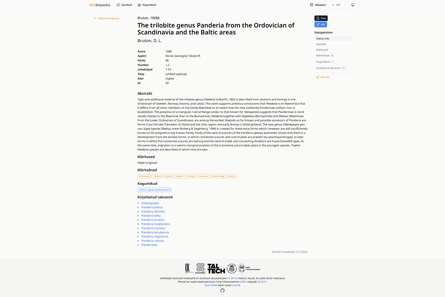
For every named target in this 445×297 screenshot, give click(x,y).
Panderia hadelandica (155, 224)
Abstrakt (144, 93)
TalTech (262, 281)
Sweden (179, 176)
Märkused (146, 156)
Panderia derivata (153, 211)
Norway (191, 176)
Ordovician (144, 176)
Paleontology (218, 176)
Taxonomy (203, 176)
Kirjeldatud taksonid (155, 197)
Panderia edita (151, 215)
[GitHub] (222, 290)
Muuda (325, 77)
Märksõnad (147, 170)
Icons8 (236, 285)
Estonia (168, 176)
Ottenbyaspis (150, 203)
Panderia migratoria (154, 236)
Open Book (210, 285)
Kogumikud (147, 183)
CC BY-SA (233, 278)
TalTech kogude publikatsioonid (154, 189)
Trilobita (157, 176)
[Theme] (353, 5)
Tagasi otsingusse (108, 18)
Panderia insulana (153, 228)
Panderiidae (149, 245)
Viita (323, 18)
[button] (321, 18)
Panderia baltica (152, 207)
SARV (243, 281)
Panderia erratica (152, 220)
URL (323, 24)
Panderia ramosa (152, 241)
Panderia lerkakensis (155, 232)
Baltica (231, 176)
